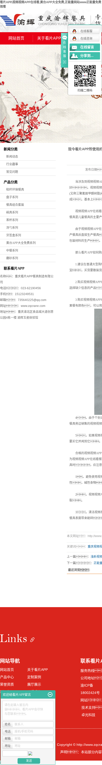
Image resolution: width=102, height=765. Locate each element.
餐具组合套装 (15, 205)
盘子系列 (12, 197)
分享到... (87, 56)
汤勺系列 (12, 227)
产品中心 (7, 677)
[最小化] (50, 694)
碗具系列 (12, 212)
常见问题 (12, 172)
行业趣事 (12, 164)
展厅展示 (34, 684)
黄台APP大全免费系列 (21, 243)
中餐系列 (12, 250)
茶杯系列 (12, 220)
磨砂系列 (12, 258)
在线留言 (87, 47)
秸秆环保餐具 (15, 189)
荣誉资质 (7, 684)
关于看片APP (49, 38)
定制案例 (34, 677)
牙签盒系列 (13, 235)
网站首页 (16, 38)
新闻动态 (12, 156)
